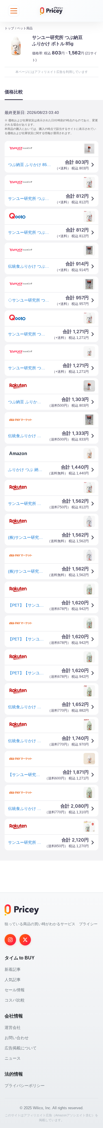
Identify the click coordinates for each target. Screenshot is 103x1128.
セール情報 (15, 990)
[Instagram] (10, 939)
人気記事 (13, 979)
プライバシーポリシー (25, 1085)
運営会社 (13, 1027)
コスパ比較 (15, 1000)
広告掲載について (21, 1048)
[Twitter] (25, 939)
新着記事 (13, 969)
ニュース (13, 1058)
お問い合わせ (17, 1037)
